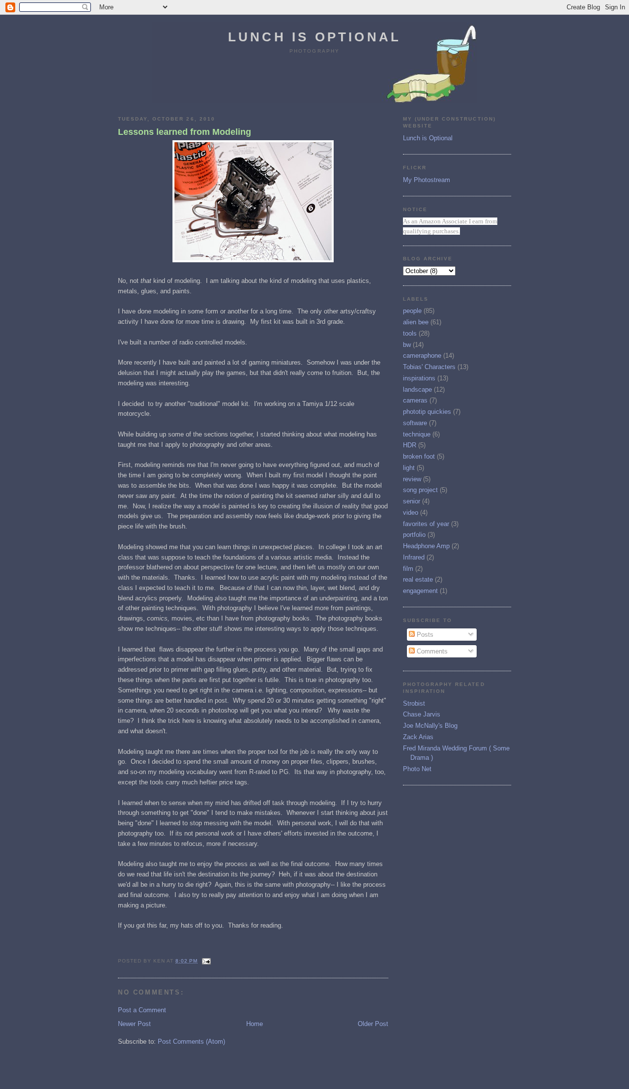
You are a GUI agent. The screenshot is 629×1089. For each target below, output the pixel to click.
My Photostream (426, 180)
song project (420, 490)
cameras (415, 400)
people (412, 310)
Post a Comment (142, 1010)
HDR (409, 445)
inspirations (419, 378)
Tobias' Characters (429, 367)
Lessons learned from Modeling (184, 132)
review (412, 479)
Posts (424, 634)
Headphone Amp (426, 546)
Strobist (414, 703)
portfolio (414, 534)
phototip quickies (427, 411)
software (415, 423)
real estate (418, 579)
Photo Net (417, 769)
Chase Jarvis (421, 714)
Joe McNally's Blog (430, 725)
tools (410, 333)
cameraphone (422, 355)
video (410, 512)
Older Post (373, 1023)
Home (254, 1023)
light (409, 467)
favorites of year (426, 524)
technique (416, 434)
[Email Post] (205, 961)
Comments (431, 651)
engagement (420, 590)
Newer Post (134, 1023)
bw (407, 344)
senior (411, 501)
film (408, 568)
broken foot (419, 456)
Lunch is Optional (314, 37)
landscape (417, 389)
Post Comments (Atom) (191, 1041)
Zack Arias (418, 737)
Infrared (414, 557)
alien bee (416, 322)
